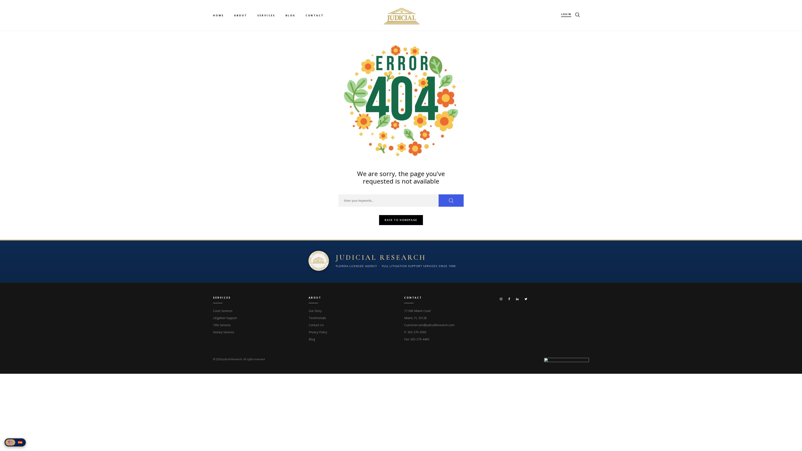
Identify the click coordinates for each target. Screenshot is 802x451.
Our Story (315, 311)
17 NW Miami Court (417, 311)
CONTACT (315, 15)
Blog (312, 339)
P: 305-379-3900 (415, 332)
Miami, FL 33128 (415, 318)
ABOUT (240, 15)
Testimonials (317, 318)
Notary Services (223, 332)
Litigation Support (225, 318)
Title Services (222, 325)
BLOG (291, 15)
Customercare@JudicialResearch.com (429, 325)
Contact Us (316, 325)
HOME (218, 15)
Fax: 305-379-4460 (416, 339)
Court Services (222, 311)
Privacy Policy (318, 332)
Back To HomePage (401, 220)
